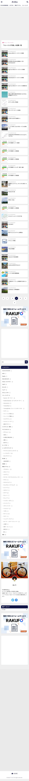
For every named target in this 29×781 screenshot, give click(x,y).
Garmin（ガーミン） (9, 398)
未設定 (4, 464)
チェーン (6, 495)
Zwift (4, 384)
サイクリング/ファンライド (11, 450)
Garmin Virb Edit (6, 370)
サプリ (6, 411)
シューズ (6, 487)
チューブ (6, 498)
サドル (6, 479)
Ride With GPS (6, 379)
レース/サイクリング (7, 448)
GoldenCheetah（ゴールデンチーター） (14, 400)
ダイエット (7, 432)
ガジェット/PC (6, 392)
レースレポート (8, 453)
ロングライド (7, 456)
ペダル (6, 511)
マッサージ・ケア (8, 421)
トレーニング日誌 (8, 413)
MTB (4, 373)
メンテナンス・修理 (7, 426)
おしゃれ (4, 387)
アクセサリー (7, 469)
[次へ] (14, 302)
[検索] (26, 361)
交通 (5, 434)
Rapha (4, 376)
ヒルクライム (7, 419)
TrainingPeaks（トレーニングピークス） (14, 408)
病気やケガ (7, 424)
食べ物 (6, 442)
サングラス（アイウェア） (10, 485)
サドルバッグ (7, 482)
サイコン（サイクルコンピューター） (13, 477)
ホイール (6, 513)
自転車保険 (7, 461)
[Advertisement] (14, 23)
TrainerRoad (7, 405)
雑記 (4, 534)
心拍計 (6, 524)
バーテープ (7, 503)
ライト (6, 516)
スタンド (6, 490)
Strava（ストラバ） (7, 381)
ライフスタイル (6, 429)
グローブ (6, 472)
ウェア (4, 389)
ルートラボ (5, 445)
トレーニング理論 (8, 416)
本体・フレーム (8, 526)
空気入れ (6, 529)
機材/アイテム (18, 5)
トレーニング (25, 5)
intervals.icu (7, 403)
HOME (15, 773)
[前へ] (3, 298)
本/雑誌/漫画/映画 (8, 437)
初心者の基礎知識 (4, 5)
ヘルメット (7, 508)
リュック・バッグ (8, 519)
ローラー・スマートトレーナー (11, 521)
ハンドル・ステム (8, 500)
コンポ (6, 474)
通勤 (5, 440)
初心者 (4, 458)
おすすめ (11, 5)
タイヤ (6, 492)
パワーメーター (8, 505)
